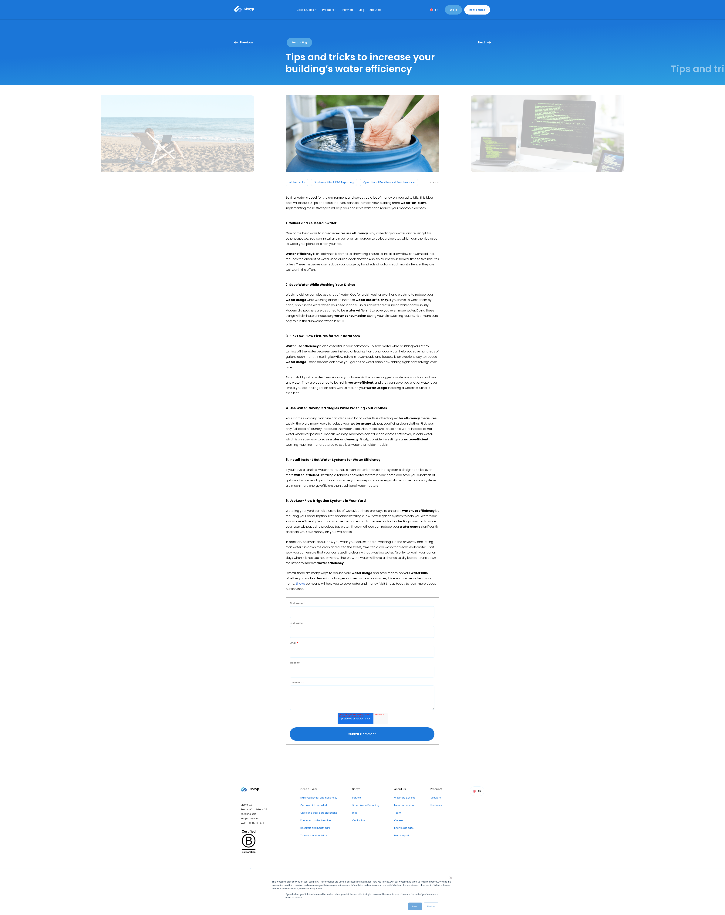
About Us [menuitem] (400, 789)
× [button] (450, 876)
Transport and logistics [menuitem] (313, 835)
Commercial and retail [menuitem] (313, 805)
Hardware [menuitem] (436, 805)
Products (328, 10)
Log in (453, 9)
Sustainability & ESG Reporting (334, 182)
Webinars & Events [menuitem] (404, 797)
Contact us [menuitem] (358, 820)
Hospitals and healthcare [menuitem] (315, 827)
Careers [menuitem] (398, 820)
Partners (347, 10)
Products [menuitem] (436, 789)
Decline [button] (431, 906)
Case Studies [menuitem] (309, 789)
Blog (361, 10)
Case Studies (305, 10)
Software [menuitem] (435, 797)
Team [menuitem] (397, 812)
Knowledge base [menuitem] (403, 827)
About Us (375, 10)
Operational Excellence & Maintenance (389, 182)
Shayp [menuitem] (356, 789)
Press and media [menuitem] (404, 805)
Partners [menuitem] (357, 797)
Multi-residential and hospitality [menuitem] (318, 797)
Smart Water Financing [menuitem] (365, 805)
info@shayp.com (250, 818)
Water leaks (297, 182)
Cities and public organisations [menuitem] (318, 812)
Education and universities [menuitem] (315, 820)
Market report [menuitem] (401, 835)
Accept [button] (415, 906)
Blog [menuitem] (355, 812)
